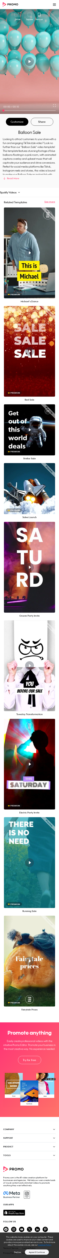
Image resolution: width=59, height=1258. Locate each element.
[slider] (3, 110)
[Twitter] (29, 1229)
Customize (17, 121)
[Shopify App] (29, 1213)
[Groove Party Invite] (29, 567)
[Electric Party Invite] (29, 764)
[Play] (30, 61)
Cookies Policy (44, 1245)
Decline (17, 1252)
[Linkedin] (37, 1229)
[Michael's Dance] (29, 252)
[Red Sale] (29, 351)
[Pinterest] (45, 1229)
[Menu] (54, 4)
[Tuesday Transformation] (29, 665)
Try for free (29, 1060)
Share (42, 121)
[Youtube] (21, 1229)
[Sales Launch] (29, 488)
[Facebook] (11, 1194)
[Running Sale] (29, 862)
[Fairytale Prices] (29, 961)
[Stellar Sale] (29, 429)
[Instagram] (27, 1195)
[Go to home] (11, 4)
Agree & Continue (37, 1252)
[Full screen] (54, 105)
